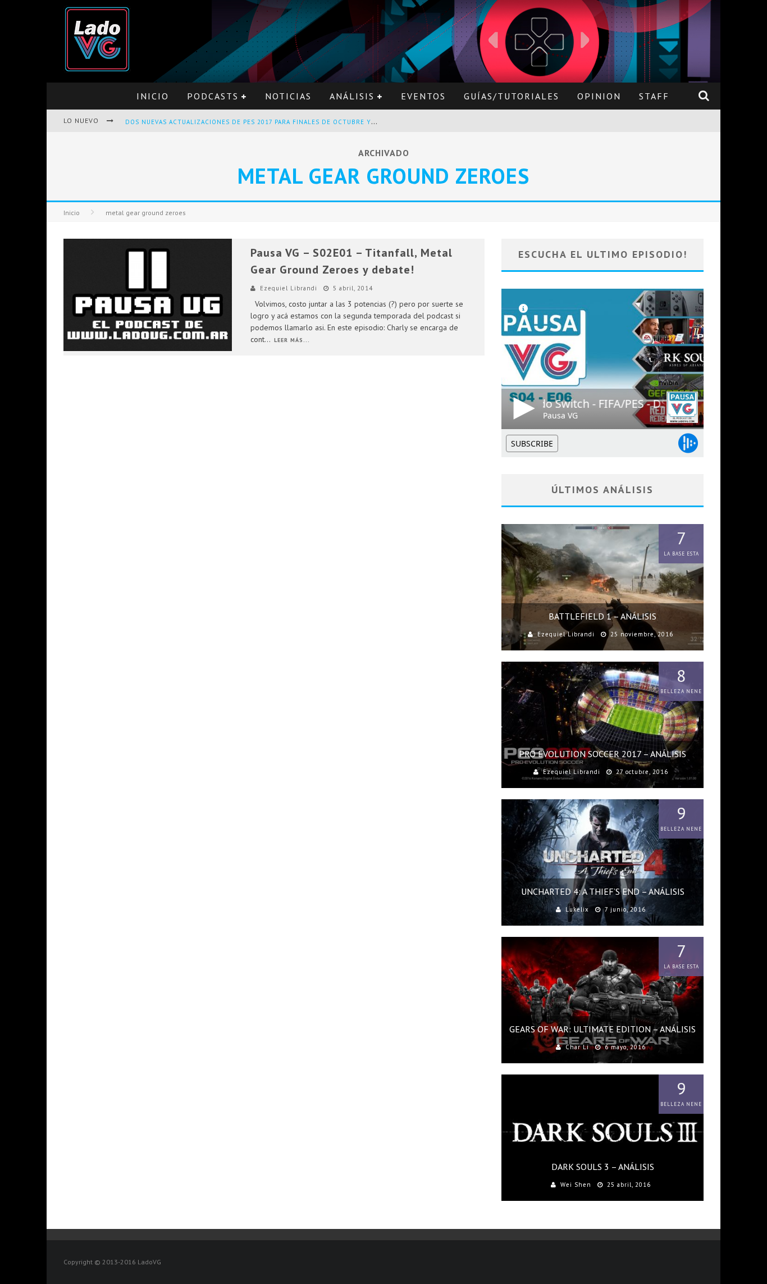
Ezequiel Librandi (288, 288)
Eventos (423, 96)
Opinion (599, 96)
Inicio (152, 96)
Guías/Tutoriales (511, 96)
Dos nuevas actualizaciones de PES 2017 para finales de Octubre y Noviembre (268, 122)
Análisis (352, 96)
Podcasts (213, 96)
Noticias (288, 96)
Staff (654, 96)
